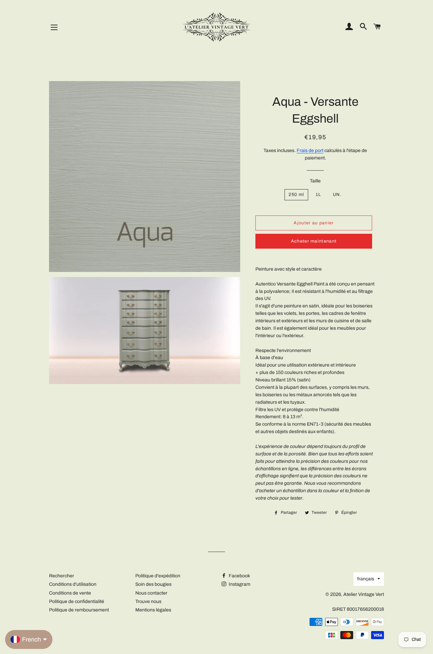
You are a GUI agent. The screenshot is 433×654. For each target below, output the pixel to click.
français (365, 578)
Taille (315, 180)
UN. (337, 194)
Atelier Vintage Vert (363, 594)
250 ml (296, 194)
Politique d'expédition (157, 575)
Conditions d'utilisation (72, 584)
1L (318, 194)
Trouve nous (148, 601)
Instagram (239, 584)
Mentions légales (153, 609)
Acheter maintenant (314, 241)
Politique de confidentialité (76, 601)
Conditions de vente (70, 593)
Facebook (239, 575)
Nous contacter (151, 593)
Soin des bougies (153, 584)
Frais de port (310, 150)
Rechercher (61, 575)
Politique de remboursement (79, 609)
